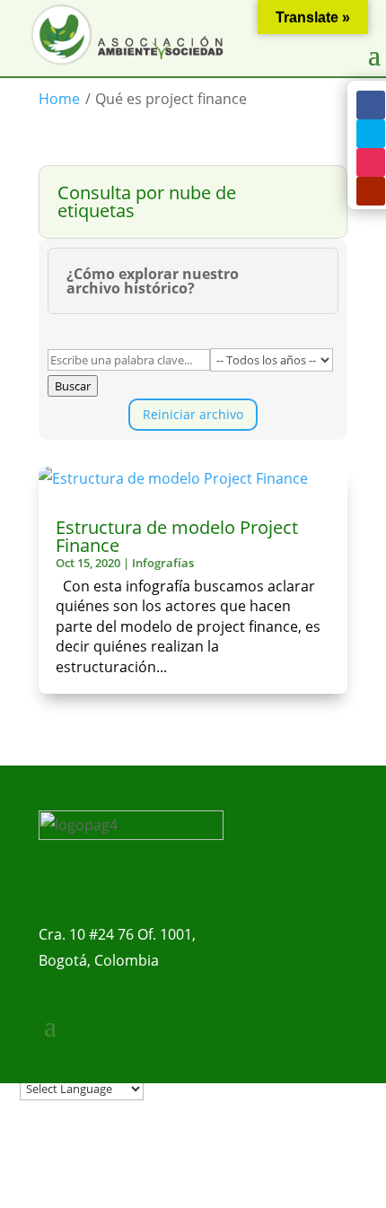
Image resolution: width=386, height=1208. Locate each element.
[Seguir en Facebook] (370, 105)
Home (59, 99)
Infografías (163, 563)
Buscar (73, 386)
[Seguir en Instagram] (370, 162)
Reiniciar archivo (193, 414)
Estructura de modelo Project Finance (177, 536)
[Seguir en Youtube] (370, 191)
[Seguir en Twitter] (370, 133)
